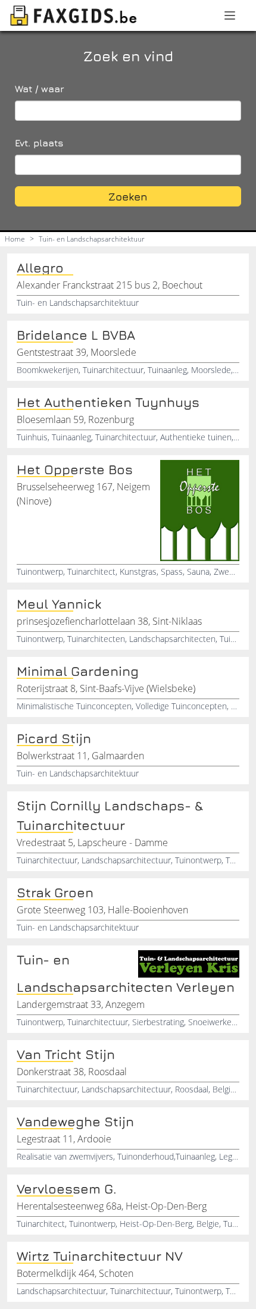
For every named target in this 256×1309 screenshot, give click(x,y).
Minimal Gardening (78, 671)
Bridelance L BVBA (76, 335)
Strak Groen (55, 892)
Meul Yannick (59, 604)
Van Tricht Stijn (66, 1054)
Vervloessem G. (67, 1189)
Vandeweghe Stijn (75, 1121)
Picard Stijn (54, 738)
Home (15, 239)
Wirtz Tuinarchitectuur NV (100, 1256)
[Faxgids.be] (74, 15)
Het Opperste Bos (75, 469)
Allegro (40, 267)
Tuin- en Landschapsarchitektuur (92, 239)
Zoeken (128, 196)
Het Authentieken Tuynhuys (108, 402)
